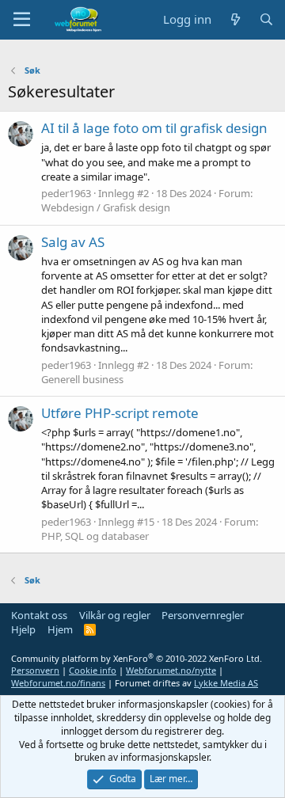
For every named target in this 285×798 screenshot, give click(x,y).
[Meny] (21, 20)
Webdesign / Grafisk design (105, 207)
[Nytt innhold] (234, 19)
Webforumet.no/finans (58, 683)
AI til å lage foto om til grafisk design (154, 128)
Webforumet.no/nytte (171, 670)
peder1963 (66, 193)
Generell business (82, 379)
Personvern (35, 670)
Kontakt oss (39, 615)
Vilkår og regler (114, 615)
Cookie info (92, 670)
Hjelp (23, 629)
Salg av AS (72, 242)
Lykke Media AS (226, 683)
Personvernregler (203, 615)
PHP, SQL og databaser (95, 536)
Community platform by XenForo (136, 658)
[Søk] (266, 19)
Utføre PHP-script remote (120, 413)
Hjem (60, 629)
